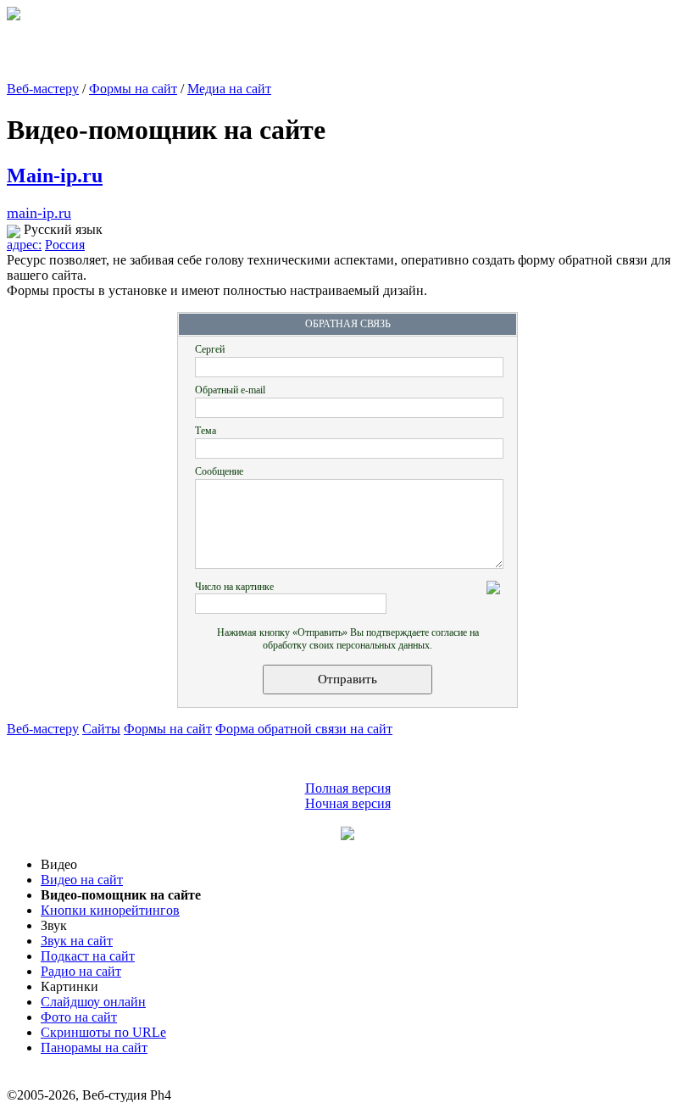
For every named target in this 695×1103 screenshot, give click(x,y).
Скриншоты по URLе (103, 1032)
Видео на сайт (82, 879)
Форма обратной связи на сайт (303, 728)
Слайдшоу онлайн (93, 1001)
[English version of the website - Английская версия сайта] (13, 15)
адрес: (24, 244)
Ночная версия (348, 803)
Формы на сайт (133, 88)
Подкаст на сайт (88, 956)
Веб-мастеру (43, 88)
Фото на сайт (79, 1017)
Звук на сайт (77, 940)
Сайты (101, 728)
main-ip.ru (39, 212)
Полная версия (348, 788)
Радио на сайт (81, 971)
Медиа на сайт (229, 88)
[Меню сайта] (347, 835)
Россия (65, 244)
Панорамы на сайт (94, 1047)
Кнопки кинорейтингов (110, 910)
